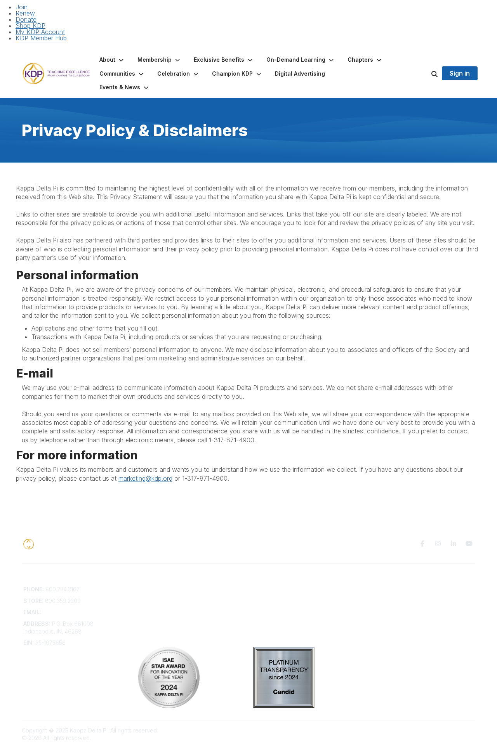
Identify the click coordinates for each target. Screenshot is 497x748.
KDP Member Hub (41, 38)
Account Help (155, 604)
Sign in (460, 73)
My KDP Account (40, 32)
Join (22, 7)
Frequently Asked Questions (174, 597)
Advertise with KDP (162, 612)
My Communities (274, 589)
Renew (25, 13)
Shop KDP (30, 25)
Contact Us (152, 589)
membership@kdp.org (71, 612)
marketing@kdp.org (145, 478)
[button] (112, 60)
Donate (26, 19)
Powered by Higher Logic (442, 730)
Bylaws (147, 619)
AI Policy (379, 600)
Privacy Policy (386, 589)
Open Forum (269, 597)
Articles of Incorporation (169, 627)
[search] (425, 73)
